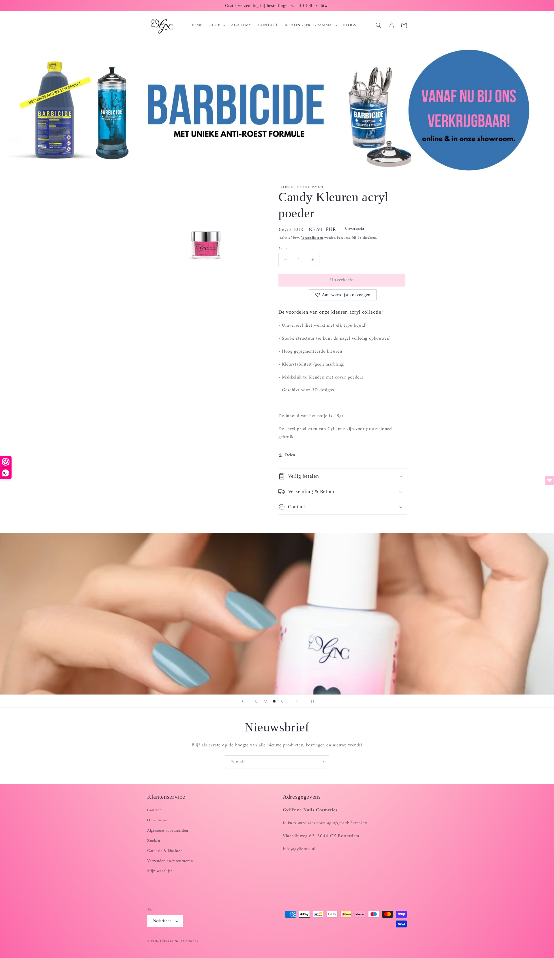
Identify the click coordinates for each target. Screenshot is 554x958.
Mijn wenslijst (159, 871)
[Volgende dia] (297, 701)
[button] (217, 25)
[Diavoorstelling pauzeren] (311, 701)
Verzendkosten (312, 238)
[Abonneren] (322, 762)
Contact (154, 810)
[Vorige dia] (242, 701)
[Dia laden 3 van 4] (274, 701)
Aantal (283, 248)
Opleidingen (158, 820)
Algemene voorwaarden (167, 830)
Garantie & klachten (164, 851)
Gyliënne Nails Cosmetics (179, 941)
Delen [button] (290, 455)
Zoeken (153, 840)
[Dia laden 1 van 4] (256, 701)
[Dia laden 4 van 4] (282, 701)
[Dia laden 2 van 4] (265, 701)
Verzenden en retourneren (170, 861)
